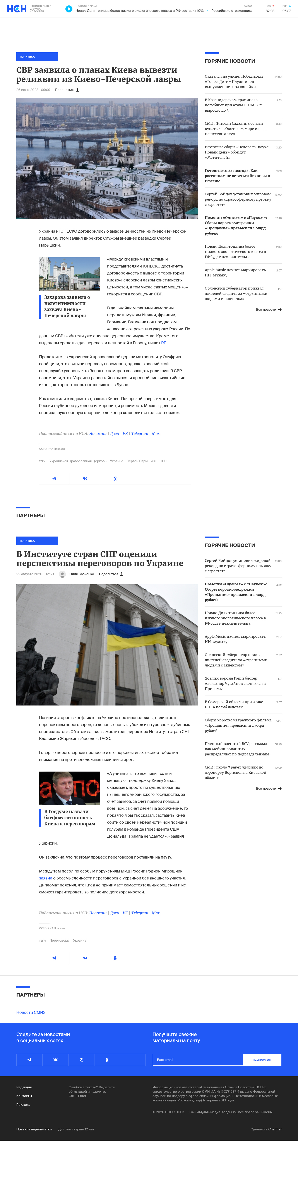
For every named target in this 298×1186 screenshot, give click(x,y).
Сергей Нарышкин (141, 461)
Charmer (275, 1129)
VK (125, 433)
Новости (98, 433)
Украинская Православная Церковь (78, 461)
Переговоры (60, 940)
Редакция (24, 1087)
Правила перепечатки (34, 1129)
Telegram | (141, 433)
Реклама (23, 1105)
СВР (163, 461)
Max (156, 433)
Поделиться (64, 90)
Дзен (114, 433)
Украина (116, 461)
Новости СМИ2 (31, 1012)
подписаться (262, 1059)
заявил (46, 878)
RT (163, 343)
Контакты (24, 1096)
